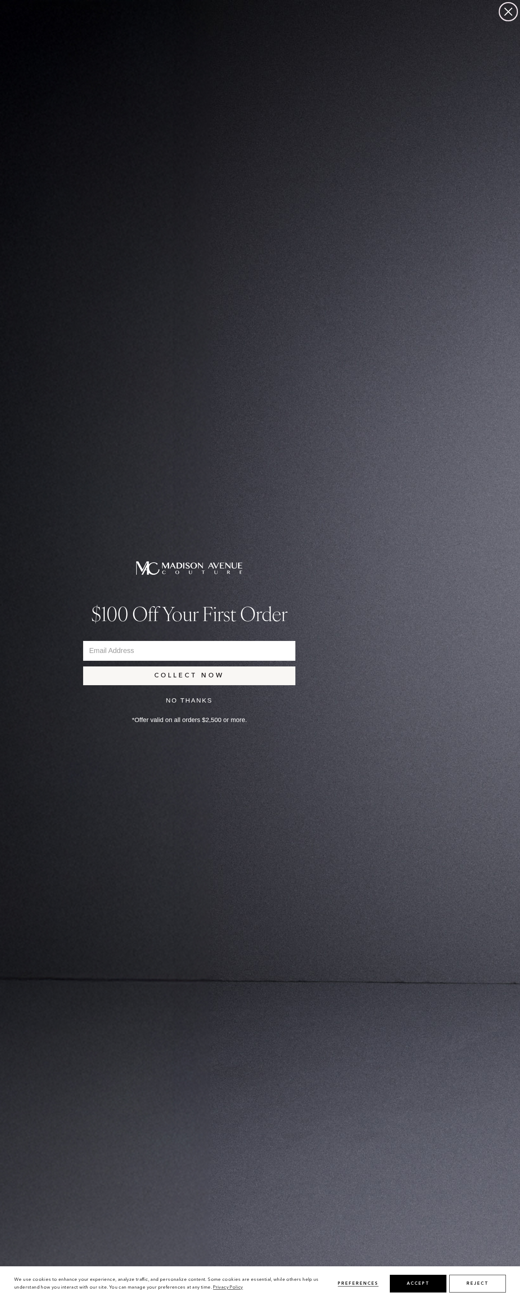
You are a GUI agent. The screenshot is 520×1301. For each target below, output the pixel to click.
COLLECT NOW (189, 675)
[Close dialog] (508, 12)
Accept (418, 1284)
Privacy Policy (228, 1287)
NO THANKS (189, 700)
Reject (478, 1284)
